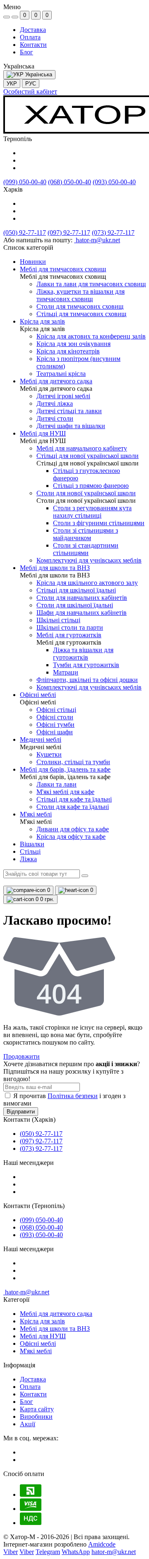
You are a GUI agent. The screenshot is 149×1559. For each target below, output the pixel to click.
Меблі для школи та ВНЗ (55, 1328)
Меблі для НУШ (43, 1336)
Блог (26, 52)
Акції (27, 1423)
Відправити (21, 1111)
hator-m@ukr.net (26, 1292)
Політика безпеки (73, 1095)
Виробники (36, 1416)
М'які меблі (36, 1350)
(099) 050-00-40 (24, 181)
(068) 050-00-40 (69, 181)
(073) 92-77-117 (113, 232)
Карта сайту (37, 1409)
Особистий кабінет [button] (30, 91)
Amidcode (101, 1544)
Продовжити (21, 1056)
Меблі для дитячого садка (56, 1313)
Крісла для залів (42, 1321)
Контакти (33, 44)
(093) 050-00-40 (114, 181)
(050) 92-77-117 (24, 232)
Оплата (30, 37)
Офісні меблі (38, 1343)
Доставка (33, 29)
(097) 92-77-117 (69, 232)
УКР (12, 83)
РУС (30, 83)
